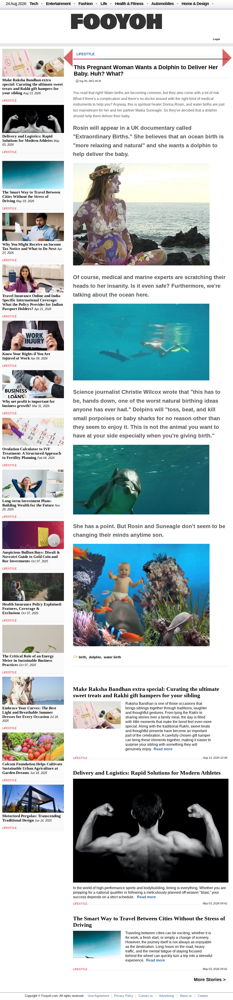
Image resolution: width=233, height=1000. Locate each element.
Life (104, 3)
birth (82, 657)
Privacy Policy (123, 995)
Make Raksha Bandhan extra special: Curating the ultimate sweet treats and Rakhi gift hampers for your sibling (32, 86)
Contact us (146, 995)
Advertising (166, 995)
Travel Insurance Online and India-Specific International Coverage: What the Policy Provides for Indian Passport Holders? (32, 302)
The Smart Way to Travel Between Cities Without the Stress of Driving (31, 196)
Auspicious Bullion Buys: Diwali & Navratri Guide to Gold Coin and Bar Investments (31, 556)
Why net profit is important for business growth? (28, 403)
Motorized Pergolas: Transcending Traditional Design (31, 818)
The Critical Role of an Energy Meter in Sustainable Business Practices (28, 660)
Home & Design (195, 3)
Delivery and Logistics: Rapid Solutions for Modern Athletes (27, 138)
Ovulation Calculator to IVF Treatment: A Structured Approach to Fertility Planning (31, 453)
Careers (203, 995)
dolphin (95, 657)
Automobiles (162, 3)
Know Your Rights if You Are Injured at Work (26, 356)
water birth (112, 657)
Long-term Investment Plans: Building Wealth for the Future (28, 503)
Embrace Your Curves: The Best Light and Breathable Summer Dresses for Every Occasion (29, 712)
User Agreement (98, 995)
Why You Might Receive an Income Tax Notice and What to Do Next (31, 246)
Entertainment (58, 3)
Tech (34, 3)
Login (216, 39)
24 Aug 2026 (16, 3)
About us (186, 995)
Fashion (86, 3)
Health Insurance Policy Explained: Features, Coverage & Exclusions (32, 608)
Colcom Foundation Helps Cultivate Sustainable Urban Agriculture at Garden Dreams (32, 768)
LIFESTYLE (9, 100)
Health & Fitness (129, 3)
